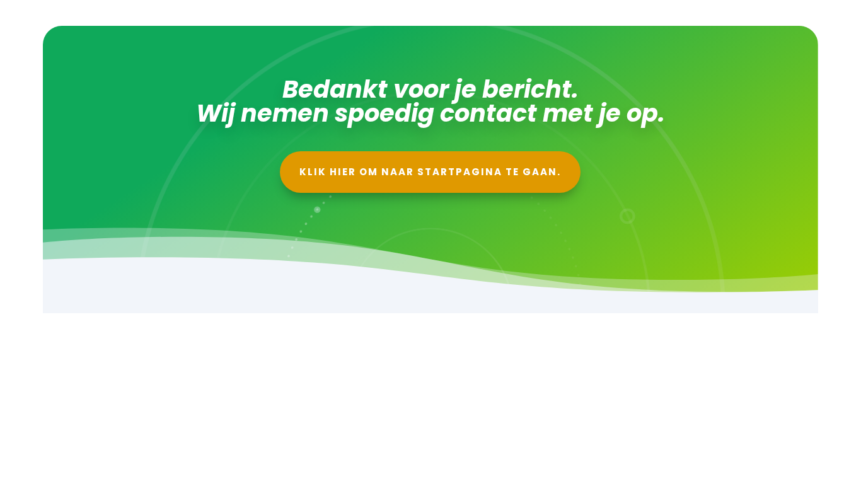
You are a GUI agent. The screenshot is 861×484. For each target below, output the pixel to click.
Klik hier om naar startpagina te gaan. (430, 171)
